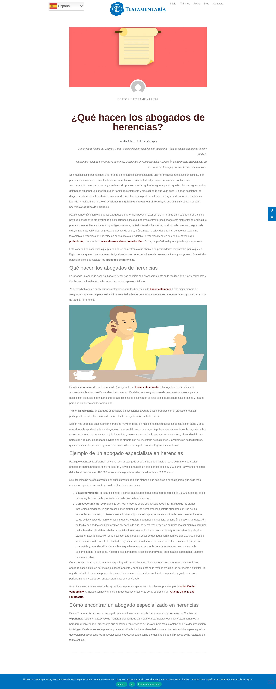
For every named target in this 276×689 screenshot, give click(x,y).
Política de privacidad (149, 684)
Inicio (173, 3)
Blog (206, 3)
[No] (271, 682)
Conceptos (152, 141)
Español (64, 6)
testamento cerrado (147, 387)
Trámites (185, 3)
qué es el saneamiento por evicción (120, 241)
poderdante (76, 241)
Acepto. (122, 684)
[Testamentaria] (138, 9)
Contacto (218, 3)
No (132, 684)
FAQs (197, 3)
